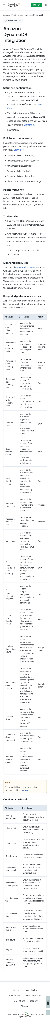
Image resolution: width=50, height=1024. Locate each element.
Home (16, 990)
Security (33, 1001)
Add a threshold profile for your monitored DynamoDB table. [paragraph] (22, 788)
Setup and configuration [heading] (17, 87)
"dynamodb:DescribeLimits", (21, 176)
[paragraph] (25, 974)
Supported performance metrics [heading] (22, 296)
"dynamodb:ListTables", (18, 171)
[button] (3, 5)
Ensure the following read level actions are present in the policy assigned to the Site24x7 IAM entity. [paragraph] (24, 146)
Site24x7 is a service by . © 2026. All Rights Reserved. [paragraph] (25, 1015)
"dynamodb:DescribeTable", (20, 155)
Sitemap (25, 1006)
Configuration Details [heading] (15, 799)
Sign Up (36, 5)
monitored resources (25, 267)
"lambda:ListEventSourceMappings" (24, 181)
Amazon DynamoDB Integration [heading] (15, 34)
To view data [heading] (10, 216)
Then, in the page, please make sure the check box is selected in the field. (27, 119)
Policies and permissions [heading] (17, 138)
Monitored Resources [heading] (15, 262)
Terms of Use (18, 1001)
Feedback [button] (48, 1002)
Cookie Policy (13, 995)
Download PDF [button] (14, 21)
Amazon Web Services (13, 15)
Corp (33, 1014)
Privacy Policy (30, 990)
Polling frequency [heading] (13, 189)
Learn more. (29, 125)
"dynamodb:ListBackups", (19, 166)
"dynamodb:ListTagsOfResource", (23, 160)
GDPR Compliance (34, 995)
